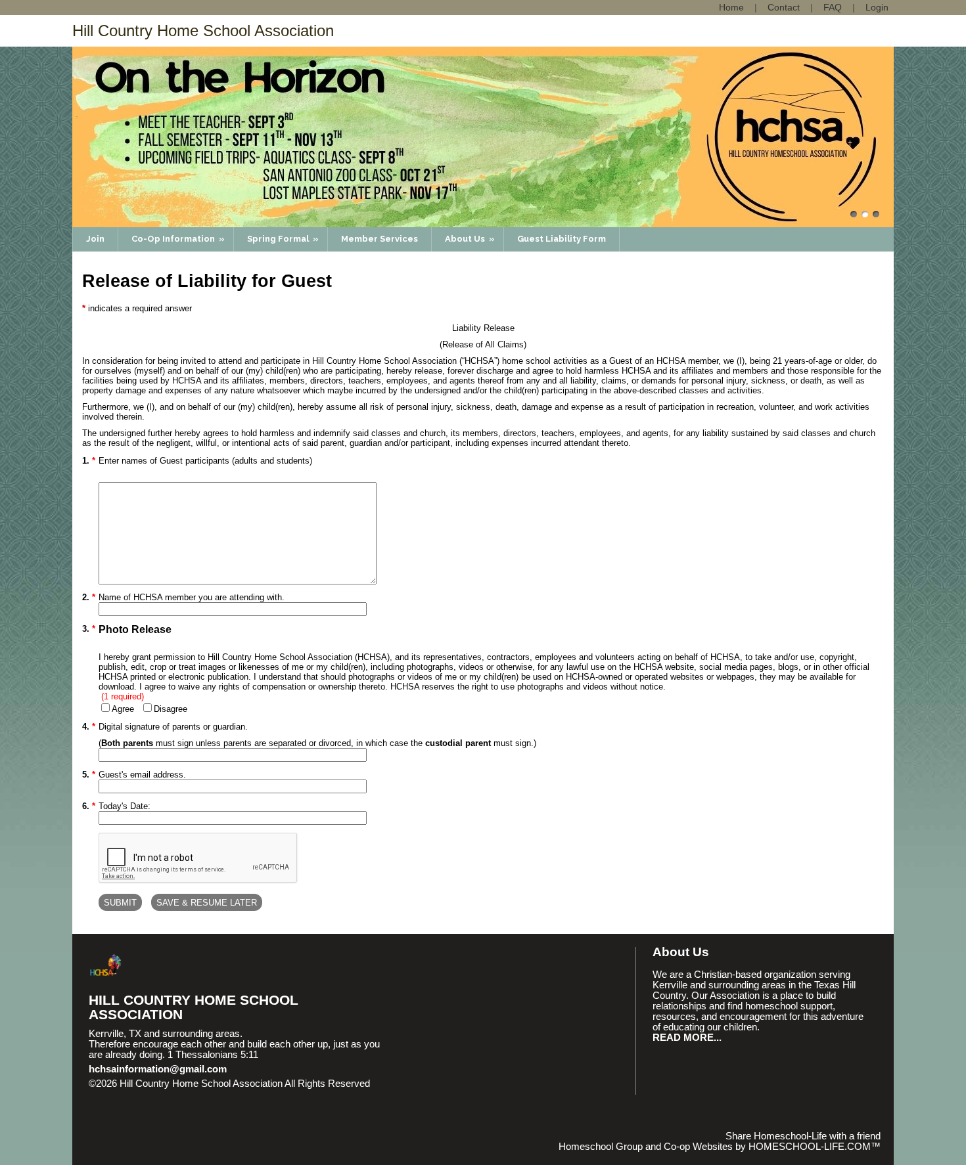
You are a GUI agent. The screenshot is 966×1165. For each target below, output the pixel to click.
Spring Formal (284, 239)
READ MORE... (687, 1037)
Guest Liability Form (561, 239)
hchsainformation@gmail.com (158, 1069)
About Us (471, 239)
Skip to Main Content (143, 1094)
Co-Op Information (179, 239)
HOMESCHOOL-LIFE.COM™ (814, 1146)
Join (95, 239)
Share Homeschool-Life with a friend (803, 1136)
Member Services (379, 239)
